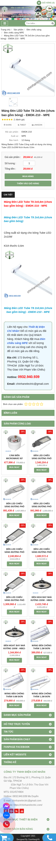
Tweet (22, 125)
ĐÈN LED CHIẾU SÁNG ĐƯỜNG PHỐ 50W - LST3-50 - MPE (14, 506)
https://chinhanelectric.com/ (28, 805)
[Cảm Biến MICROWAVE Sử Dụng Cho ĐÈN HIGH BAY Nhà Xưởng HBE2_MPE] (14, 441)
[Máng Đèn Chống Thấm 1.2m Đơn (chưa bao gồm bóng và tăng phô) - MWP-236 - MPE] (41, 631)
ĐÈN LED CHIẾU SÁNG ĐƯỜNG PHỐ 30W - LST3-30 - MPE (41, 506)
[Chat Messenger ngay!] (6, 806)
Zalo (6, 815)
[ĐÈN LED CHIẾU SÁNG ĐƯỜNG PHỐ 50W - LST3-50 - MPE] (14, 489)
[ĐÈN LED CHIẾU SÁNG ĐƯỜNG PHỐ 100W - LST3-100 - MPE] (41, 441)
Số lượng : (10, 163)
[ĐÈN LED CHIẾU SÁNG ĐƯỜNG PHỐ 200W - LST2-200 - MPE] (14, 535)
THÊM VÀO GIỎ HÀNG (28, 183)
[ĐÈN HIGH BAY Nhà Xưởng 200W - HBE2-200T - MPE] (41, 583)
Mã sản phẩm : (12, 132)
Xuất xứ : (15, 136)
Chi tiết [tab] (8, 194)
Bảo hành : (14, 140)
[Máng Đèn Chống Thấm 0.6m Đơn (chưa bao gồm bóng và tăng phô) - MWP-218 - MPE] (14, 679)
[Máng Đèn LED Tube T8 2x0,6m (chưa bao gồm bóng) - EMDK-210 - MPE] (28, 69)
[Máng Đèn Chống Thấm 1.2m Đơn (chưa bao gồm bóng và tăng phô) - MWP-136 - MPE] (41, 679)
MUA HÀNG (28, 176)
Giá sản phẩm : (13, 157)
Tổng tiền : (10, 168)
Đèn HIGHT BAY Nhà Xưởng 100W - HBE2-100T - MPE (14, 648)
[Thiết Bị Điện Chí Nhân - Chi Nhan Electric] (28, 19)
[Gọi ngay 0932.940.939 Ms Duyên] (6, 824)
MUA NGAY (14, 467)
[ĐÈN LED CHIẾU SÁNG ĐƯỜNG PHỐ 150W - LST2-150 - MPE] (41, 535)
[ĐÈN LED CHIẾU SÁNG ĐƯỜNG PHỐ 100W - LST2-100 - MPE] (14, 583)
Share (8, 125)
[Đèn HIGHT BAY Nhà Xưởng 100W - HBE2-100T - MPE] (14, 631)
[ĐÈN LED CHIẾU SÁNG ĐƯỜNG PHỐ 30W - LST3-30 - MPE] (41, 489)
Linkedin (37, 125)
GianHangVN (33, 839)
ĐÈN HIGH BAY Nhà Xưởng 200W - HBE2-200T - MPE (41, 600)
